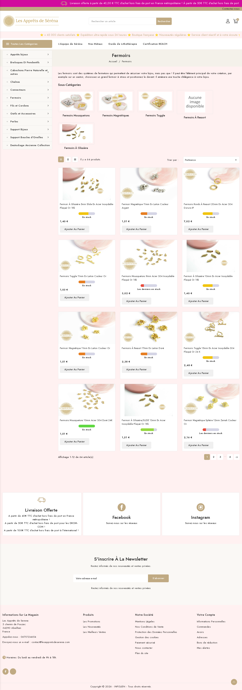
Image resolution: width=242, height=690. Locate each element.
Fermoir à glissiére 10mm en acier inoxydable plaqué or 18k (208, 278)
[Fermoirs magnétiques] (116, 101)
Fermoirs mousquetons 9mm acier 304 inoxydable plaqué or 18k (148, 278)
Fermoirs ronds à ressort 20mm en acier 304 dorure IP (208, 206)
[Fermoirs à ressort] (195, 102)
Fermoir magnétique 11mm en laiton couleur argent (145, 206)
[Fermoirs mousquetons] (76, 101)
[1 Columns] (75, 159)
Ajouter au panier (75, 229)
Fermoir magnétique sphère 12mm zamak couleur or (210, 422)
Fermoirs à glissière (76, 148)
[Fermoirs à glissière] (76, 134)
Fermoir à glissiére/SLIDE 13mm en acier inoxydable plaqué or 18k (144, 422)
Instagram (200, 517)
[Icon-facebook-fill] (5, 671)
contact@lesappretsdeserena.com (51, 642)
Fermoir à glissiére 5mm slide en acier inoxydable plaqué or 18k (86, 206)
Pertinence (211, 160)
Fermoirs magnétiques (116, 115)
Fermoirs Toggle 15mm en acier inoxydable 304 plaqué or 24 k (209, 349)
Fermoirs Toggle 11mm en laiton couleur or (83, 276)
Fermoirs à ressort (195, 117)
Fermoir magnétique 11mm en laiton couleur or (85, 348)
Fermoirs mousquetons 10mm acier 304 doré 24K (86, 420)
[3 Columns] (61, 159)
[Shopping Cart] (235, 21)
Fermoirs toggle (155, 115)
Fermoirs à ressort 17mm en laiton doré (143, 348)
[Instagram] (13, 671)
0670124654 (28, 637)
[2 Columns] (68, 159)
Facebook (121, 517)
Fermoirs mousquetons (76, 115)
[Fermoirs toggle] (155, 101)
